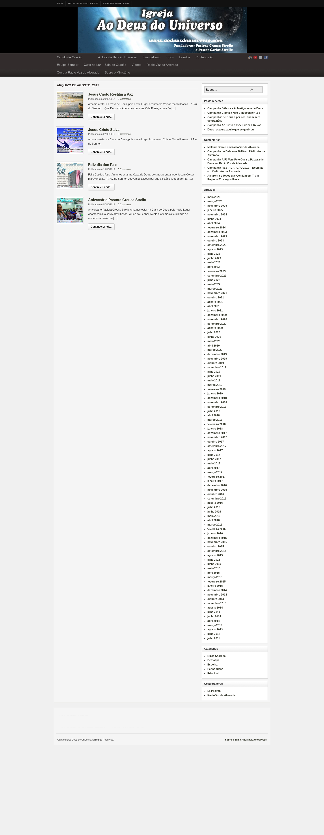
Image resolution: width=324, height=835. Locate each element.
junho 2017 (214, 459)
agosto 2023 (215, 249)
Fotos (170, 57)
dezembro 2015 (217, 537)
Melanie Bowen (216, 147)
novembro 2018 (217, 402)
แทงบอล (119, 710)
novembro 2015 (217, 542)
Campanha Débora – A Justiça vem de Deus (235, 108)
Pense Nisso (215, 669)
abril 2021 (213, 306)
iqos (131, 727)
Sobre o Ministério (117, 72)
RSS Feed (250, 57)
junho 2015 (214, 563)
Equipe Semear (67, 64)
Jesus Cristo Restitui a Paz (110, 94)
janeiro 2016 (215, 533)
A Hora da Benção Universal (117, 57)
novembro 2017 (217, 437)
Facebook (266, 57)
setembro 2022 (216, 275)
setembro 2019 (216, 367)
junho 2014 (214, 616)
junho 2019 (214, 376)
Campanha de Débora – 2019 (225, 151)
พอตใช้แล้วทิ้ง (102, 719)
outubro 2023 (215, 240)
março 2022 (214, 288)
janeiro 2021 (215, 310)
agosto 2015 (215, 555)
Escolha (212, 664)
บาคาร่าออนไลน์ (103, 710)
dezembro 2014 (217, 590)
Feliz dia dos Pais (102, 165)
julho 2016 (213, 507)
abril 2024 (213, 223)
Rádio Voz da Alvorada (162, 64)
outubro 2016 (215, 494)
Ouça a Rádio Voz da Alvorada (78, 72)
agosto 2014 (215, 607)
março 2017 (214, 472)
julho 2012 (213, 633)
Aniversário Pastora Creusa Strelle (117, 200)
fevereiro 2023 (216, 271)
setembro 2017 (216, 446)
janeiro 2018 (215, 428)
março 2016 (214, 524)
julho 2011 (213, 638)
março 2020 (214, 349)
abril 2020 (213, 345)
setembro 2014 (216, 603)
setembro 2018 (216, 406)
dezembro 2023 (217, 232)
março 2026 (214, 201)
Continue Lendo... (101, 117)
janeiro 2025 (215, 210)
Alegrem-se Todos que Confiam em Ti (230, 175)
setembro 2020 (216, 323)
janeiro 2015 (215, 585)
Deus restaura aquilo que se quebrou (230, 129)
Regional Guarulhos (116, 3)
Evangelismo (151, 57)
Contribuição (204, 57)
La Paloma (214, 690)
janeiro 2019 (215, 393)
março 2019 (214, 384)
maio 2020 (213, 341)
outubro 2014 (215, 599)
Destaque (213, 660)
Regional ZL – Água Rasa (83, 3)
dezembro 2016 (217, 485)
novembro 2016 (217, 489)
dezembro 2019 (217, 354)
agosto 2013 (215, 629)
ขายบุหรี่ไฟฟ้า (86, 727)
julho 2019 (213, 371)
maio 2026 (213, 197)
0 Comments (125, 99)
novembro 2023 (217, 236)
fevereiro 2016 (216, 529)
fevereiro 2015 (216, 581)
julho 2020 (213, 332)
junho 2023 (214, 258)
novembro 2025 (217, 205)
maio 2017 (213, 463)
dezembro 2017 (217, 433)
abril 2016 (213, 520)
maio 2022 (213, 284)
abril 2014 (213, 620)
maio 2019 (213, 380)
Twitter (260, 57)
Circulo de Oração (69, 57)
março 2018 (214, 419)
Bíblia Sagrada (216, 656)
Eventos (184, 57)
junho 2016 (214, 511)
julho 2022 (213, 280)
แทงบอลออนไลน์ (78, 710)
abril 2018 (213, 415)
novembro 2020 (217, 319)
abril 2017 (213, 467)
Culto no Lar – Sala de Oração (105, 64)
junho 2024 (214, 219)
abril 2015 (213, 572)
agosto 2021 (215, 301)
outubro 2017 (215, 441)
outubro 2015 (215, 546)
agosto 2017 (215, 450)
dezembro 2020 (217, 315)
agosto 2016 (215, 502)
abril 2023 (213, 266)
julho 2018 (213, 411)
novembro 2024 (217, 214)
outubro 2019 (215, 363)
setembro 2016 (216, 498)
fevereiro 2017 (216, 476)
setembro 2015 (216, 550)
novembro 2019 (217, 358)
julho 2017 (213, 454)
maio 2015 (213, 568)
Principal (212, 673)
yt (255, 57)
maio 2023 (213, 262)
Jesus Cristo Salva (103, 130)
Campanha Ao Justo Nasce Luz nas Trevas (234, 125)
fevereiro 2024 (216, 227)
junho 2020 (214, 336)
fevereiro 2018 (216, 424)
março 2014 (214, 625)
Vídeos (136, 64)
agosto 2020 (215, 328)
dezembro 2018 (217, 398)
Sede (60, 3)
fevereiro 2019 (216, 389)
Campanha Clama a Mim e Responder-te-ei (234, 112)
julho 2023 (213, 253)
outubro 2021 (215, 297)
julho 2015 (213, 559)
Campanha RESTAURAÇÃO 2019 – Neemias (235, 167)
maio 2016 (213, 516)
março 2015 (214, 577)
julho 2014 (213, 612)
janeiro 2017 (215, 481)
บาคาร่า (63, 710)
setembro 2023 (216, 245)
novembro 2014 (217, 594)
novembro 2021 (217, 293)
